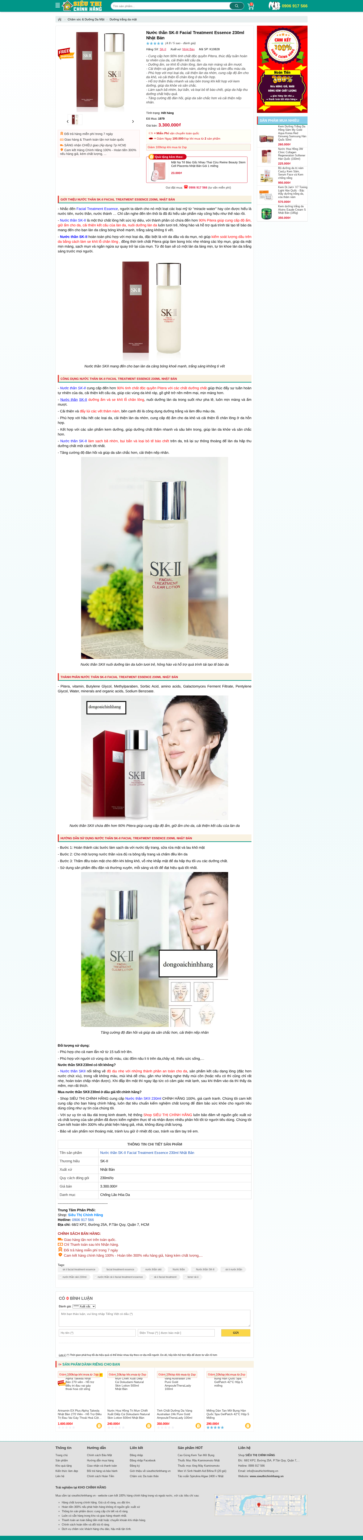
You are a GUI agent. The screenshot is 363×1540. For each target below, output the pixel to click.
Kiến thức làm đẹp (66, 1471)
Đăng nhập (136, 1455)
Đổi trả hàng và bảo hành (102, 1471)
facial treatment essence (120, 1269)
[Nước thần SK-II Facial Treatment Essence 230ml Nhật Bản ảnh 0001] (154, 1026)
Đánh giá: (65, 1306)
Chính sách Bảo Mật (99, 1455)
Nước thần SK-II (205, 1269)
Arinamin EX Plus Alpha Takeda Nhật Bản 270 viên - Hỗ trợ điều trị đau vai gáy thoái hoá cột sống (80, 1416)
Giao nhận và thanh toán (102, 1465)
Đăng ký (135, 1465)
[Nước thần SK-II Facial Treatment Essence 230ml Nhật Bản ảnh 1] (154, 360)
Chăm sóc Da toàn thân (144, 1476)
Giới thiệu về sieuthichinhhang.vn (150, 1471)
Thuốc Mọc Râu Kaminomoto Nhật (199, 1460)
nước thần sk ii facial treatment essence (120, 1277)
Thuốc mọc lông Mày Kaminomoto (199, 1465)
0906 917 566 (295, 6)
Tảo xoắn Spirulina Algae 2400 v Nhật (201, 1476)
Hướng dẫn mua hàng (100, 1460)
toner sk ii (193, 1277)
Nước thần (179, 1269)
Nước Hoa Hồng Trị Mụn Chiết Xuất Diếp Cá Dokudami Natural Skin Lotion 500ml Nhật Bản (128, 1414)
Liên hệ (59, 1476)
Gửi (236, 1332)
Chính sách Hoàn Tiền (100, 1476)
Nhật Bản (188, 49)
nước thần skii (153, 1269)
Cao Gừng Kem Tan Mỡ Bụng (196, 1455)
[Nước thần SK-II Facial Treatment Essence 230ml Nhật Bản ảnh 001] (154, 819)
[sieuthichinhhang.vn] (82, 6)
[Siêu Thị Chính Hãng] (61, 19)
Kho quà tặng (63, 1465)
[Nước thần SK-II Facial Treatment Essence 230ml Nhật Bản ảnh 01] (154, 658)
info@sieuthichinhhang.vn (262, 1471)
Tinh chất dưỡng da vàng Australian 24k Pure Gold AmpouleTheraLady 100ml (174, 1414)
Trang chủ (61, 1455)
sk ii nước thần (233, 1269)
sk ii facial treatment (165, 1277)
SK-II (163, 49)
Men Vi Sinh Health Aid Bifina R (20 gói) (202, 1471)
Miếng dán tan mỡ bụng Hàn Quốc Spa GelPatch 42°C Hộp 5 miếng (227, 1414)
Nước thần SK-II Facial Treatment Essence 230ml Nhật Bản (147, 1153)
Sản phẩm (61, 1460)
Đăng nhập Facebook (143, 1460)
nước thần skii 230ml (75, 1277)
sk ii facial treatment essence (79, 1269)
